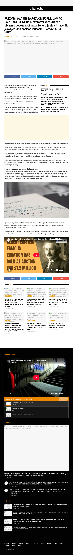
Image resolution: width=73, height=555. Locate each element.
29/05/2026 (52, 329)
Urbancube (36, 8)
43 (12, 308)
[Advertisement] (36, 2)
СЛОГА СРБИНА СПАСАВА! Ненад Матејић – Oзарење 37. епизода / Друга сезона (58, 325)
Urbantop (6, 543)
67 (57, 329)
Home (5, 14)
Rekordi (36, 543)
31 (34, 331)
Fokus (10, 14)
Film (56, 543)
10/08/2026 (7, 308)
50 (34, 306)
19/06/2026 (30, 331)
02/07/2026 (7, 333)
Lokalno (28, 543)
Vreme (13, 545)
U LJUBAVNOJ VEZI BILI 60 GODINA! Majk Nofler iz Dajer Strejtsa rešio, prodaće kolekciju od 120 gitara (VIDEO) (54, 109)
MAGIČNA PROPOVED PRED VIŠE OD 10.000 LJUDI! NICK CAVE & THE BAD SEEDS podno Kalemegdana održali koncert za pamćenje (13, 302)
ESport (62, 543)
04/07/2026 (52, 306)
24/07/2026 (30, 306)
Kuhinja (20, 545)
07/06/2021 (18, 36)
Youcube (6, 545)
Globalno (9, 295)
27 (57, 306)
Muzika (42, 543)
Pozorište (49, 543)
